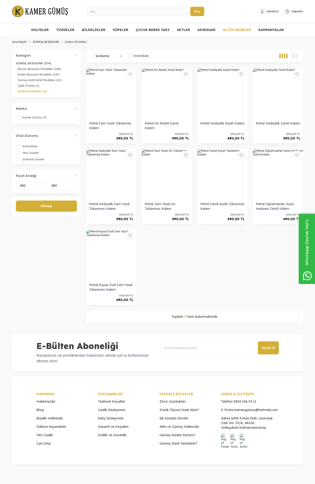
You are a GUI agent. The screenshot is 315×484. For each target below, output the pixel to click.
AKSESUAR (206, 30)
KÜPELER (120, 30)
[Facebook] (224, 437)
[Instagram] (243, 437)
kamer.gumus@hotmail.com (256, 410)
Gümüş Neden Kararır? (177, 435)
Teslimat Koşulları (111, 401)
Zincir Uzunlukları (172, 401)
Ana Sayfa (19, 42)
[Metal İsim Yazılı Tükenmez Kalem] (111, 93)
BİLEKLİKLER (93, 30)
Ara (197, 11)
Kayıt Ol (268, 348)
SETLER (183, 30)
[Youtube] (234, 437)
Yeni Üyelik (44, 435)
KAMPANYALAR (271, 30)
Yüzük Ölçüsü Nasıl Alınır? (179, 410)
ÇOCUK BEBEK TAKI (153, 30)
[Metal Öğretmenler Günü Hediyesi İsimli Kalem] (278, 174)
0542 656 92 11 (244, 401)
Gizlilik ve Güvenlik (112, 435)
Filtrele (46, 206)
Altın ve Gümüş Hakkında (179, 427)
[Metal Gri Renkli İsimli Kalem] (167, 93)
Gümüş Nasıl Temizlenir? (178, 443)
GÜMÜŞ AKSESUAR (46, 42)
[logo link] (40, 11)
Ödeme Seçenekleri (51, 427)
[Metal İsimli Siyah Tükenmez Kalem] (222, 174)
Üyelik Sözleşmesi (111, 410)
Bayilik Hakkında (49, 418)
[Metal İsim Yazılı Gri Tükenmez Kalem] (167, 174)
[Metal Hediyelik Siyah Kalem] (222, 93)
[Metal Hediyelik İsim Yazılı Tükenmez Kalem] (111, 174)
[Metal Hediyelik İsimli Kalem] (278, 93)
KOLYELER (40, 30)
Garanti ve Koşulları (113, 427)
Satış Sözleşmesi (110, 418)
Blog (40, 410)
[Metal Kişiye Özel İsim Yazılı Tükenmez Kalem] (111, 255)
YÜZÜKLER (65, 30)
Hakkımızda (45, 401)
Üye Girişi (43, 443)
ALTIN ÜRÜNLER (237, 30)
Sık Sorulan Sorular (173, 418)
